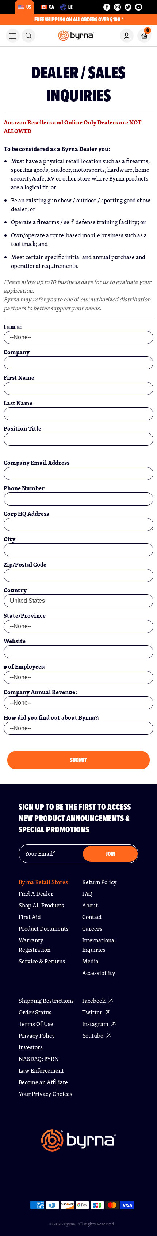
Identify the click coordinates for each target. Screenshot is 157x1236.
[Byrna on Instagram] (117, 7)
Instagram (96, 1024)
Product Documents (44, 928)
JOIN (110, 853)
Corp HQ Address (26, 513)
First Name (19, 377)
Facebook (94, 1001)
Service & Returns (42, 961)
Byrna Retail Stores (43, 882)
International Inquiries (99, 945)
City (9, 539)
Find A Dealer (36, 894)
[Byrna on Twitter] (128, 7)
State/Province (25, 615)
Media (90, 961)
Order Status (35, 1012)
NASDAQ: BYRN (39, 1059)
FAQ (87, 894)
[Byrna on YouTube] (138, 7)
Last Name (18, 403)
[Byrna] (78, 1144)
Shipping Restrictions (46, 1001)
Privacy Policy (37, 1035)
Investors (31, 1047)
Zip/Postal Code (25, 564)
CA (51, 7)
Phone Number (24, 488)
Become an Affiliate (43, 1082)
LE (70, 7)
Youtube (93, 1035)
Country (15, 590)
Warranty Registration (34, 945)
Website (15, 641)
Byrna (69, 1224)
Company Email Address (36, 462)
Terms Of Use (36, 1024)
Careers (92, 928)
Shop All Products (41, 905)
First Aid (30, 917)
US (28, 7)
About (90, 905)
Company (17, 352)
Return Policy (99, 882)
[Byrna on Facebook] (106, 7)
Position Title (22, 428)
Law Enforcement (41, 1070)
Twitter (92, 1012)
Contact (92, 917)
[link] (28, 36)
